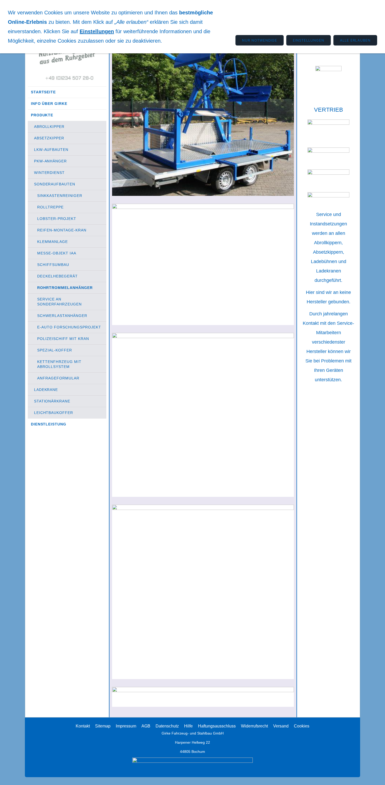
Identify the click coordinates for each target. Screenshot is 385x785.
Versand (281, 726)
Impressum (126, 726)
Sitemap (103, 726)
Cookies (301, 726)
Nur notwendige (259, 40)
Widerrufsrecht (254, 726)
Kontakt (83, 726)
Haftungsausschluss (217, 726)
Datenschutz (167, 726)
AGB (145, 726)
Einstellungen (97, 31)
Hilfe (188, 726)
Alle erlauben (355, 40)
